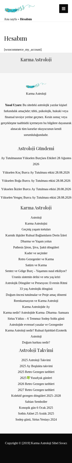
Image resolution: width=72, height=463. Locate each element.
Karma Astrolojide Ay (36, 306)
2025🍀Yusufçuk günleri (36, 378)
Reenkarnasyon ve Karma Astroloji (36, 300)
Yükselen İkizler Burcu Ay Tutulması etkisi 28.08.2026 (36, 189)
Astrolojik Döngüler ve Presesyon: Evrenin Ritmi (36, 283)
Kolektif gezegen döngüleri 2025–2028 (36, 395)
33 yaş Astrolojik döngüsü (36, 288)
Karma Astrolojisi (36, 223)
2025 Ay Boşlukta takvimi (36, 366)
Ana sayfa (10, 19)
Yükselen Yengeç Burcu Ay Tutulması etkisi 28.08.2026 (36, 197)
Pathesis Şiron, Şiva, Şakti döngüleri (36, 247)
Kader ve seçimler (36, 253)
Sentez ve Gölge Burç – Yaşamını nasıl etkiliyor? (36, 271)
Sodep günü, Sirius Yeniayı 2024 (36, 419)
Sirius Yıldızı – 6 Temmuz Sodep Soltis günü (36, 318)
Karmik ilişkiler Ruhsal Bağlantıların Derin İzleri (36, 235)
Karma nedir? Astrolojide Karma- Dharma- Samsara (36, 312)
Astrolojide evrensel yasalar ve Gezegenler (36, 324)
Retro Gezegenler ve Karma (36, 259)
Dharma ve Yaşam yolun (36, 241)
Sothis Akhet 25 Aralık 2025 (36, 413)
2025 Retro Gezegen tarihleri (36, 372)
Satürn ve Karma (36, 265)
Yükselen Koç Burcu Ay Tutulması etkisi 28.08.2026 (36, 172)
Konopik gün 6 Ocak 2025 (36, 407)
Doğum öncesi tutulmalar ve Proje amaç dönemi (36, 294)
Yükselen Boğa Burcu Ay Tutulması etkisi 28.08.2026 (36, 180)
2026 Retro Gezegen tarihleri (36, 384)
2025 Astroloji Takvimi (36, 360)
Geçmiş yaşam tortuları (36, 229)
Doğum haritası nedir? (36, 342)
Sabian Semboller (36, 401)
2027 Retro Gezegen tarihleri (36, 390)
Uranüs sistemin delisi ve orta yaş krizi (36, 277)
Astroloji (36, 217)
